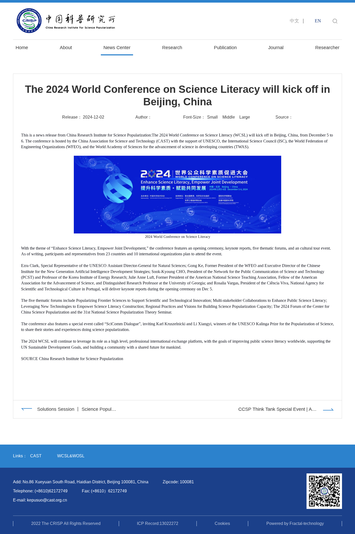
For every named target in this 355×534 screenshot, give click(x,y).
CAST (36, 456)
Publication (225, 47)
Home (22, 47)
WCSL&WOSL (70, 456)
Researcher (327, 47)
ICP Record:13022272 (157, 523)
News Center (116, 47)
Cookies (222, 523)
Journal (276, 47)
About (66, 47)
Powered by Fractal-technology (295, 523)
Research (172, 47)
